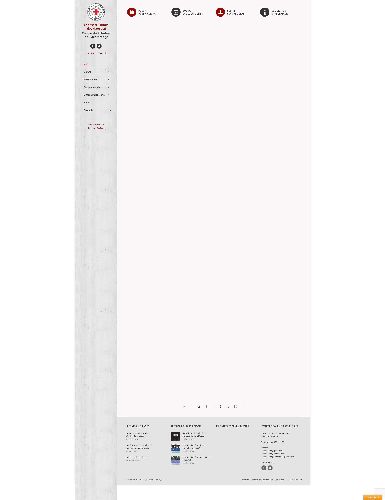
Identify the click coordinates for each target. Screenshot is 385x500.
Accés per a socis (294, 479)
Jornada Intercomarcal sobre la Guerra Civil (156, 338)
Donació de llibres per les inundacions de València (160, 30)
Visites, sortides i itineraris (169, 140)
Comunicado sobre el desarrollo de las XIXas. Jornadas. (163, 264)
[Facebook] (92, 46)
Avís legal (158, 479)
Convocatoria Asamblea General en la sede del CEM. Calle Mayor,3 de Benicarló (177, 168)
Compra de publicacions (262, 479)
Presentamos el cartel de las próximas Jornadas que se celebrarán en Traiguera (178, 313)
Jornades (136, 140)
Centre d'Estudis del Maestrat (139, 479)
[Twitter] (99, 46)
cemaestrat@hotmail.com (273, 453)
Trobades (149, 140)
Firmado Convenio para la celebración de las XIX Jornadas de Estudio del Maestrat (179, 371)
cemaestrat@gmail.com (272, 450)
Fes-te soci (279, 479)
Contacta (245, 479)
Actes (134, 35)
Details (135, 49)
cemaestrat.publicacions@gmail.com (277, 456)
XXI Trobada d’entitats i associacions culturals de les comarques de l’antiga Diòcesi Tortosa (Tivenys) (190, 135)
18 (235, 406)
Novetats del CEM (140, 173)
